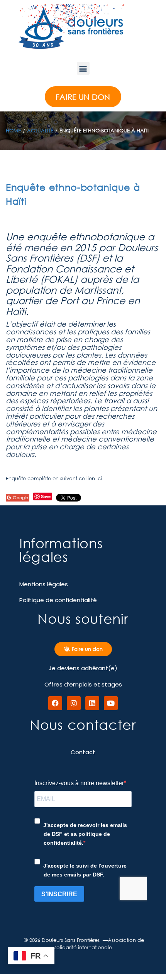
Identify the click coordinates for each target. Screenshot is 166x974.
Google (20, 497)
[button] (83, 68)
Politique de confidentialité (58, 600)
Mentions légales (43, 584)
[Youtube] (111, 703)
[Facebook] (55, 703)
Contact (83, 752)
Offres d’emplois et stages (83, 684)
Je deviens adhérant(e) (83, 668)
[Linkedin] (92, 703)
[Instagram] (74, 703)
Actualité (40, 130)
